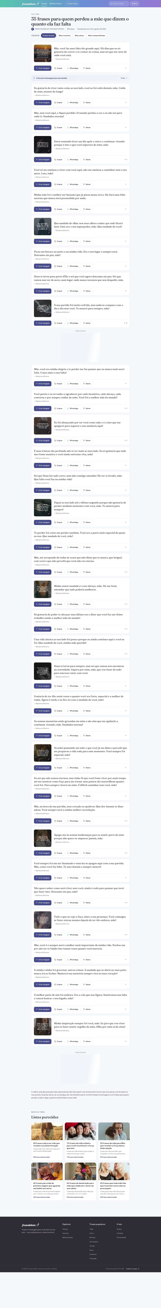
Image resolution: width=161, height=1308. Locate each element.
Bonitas (92, 1202)
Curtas (92, 1210)
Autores (65, 1198)
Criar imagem (44, 68)
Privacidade (121, 1202)
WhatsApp (74, 68)
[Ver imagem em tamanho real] (42, 53)
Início (33, 14)
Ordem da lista (48, 35)
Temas (44, 3)
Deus (91, 1214)
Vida (91, 1193)
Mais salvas (79, 35)
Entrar (134, 3)
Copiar (59, 68)
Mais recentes (64, 35)
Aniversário (94, 1206)
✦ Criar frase (71, 3)
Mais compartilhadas (96, 35)
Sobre (119, 1193)
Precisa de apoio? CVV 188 (115, 1233)
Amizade (93, 1223)
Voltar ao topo (132, 1233)
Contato (120, 1198)
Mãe (37, 14)
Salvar (88, 68)
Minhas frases (56, 3)
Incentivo (93, 1219)
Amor (92, 1198)
